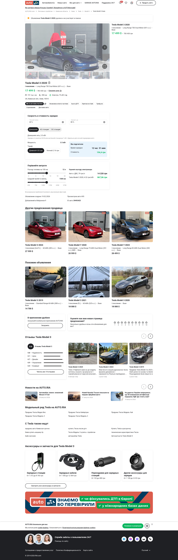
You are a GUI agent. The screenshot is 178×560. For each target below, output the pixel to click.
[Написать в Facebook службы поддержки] (130, 539)
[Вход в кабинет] (131, 2)
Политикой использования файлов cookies (78, 528)
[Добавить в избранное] (126, 2)
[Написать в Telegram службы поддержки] (124, 539)
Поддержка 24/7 (108, 3)
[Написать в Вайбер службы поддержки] (137, 539)
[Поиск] (120, 2)
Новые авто (62, 3)
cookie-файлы (43, 528)
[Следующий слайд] (104, 47)
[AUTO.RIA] (32, 3)
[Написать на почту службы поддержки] (143, 539)
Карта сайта (88, 550)
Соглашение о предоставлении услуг (39, 550)
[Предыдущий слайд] (30, 47)
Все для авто (75, 3)
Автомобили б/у (48, 3)
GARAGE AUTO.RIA (92, 3)
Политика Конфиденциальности (68, 550)
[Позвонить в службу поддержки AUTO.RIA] (150, 539)
